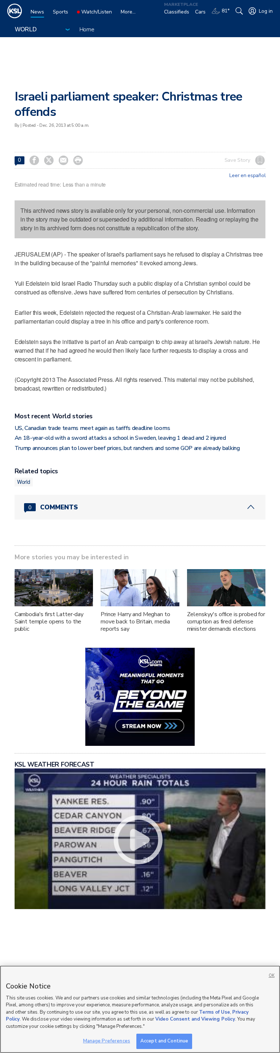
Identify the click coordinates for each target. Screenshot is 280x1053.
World (23, 481)
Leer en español (247, 175)
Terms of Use (214, 1012)
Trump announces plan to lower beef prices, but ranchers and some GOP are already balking (127, 448)
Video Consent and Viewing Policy (195, 1019)
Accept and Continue (164, 1041)
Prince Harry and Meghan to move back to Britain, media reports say (135, 621)
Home (86, 30)
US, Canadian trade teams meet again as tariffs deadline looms (92, 428)
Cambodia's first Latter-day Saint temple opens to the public (49, 621)
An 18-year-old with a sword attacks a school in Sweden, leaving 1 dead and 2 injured (120, 438)
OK (272, 975)
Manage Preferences (106, 1041)
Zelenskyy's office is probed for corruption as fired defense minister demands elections (226, 621)
